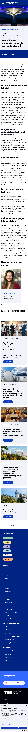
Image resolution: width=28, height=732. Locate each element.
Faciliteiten (7, 626)
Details (2, 724)
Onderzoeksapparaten (10, 630)
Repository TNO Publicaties (11, 643)
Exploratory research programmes (13, 636)
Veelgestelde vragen (10, 618)
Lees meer (9, 362)
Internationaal (8, 667)
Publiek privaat (8, 654)
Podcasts (7, 581)
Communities (8, 615)
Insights (7, 578)
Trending (7, 588)
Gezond (7, 542)
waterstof (16, 97)
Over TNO (6, 596)
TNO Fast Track (8, 657)
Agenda (7, 572)
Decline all (20, 727)
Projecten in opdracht (10, 651)
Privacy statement (8, 703)
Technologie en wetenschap (11, 623)
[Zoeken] (25, 2)
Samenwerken (7, 647)
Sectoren (7, 555)
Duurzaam (8, 538)
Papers (6, 585)
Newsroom (6, 565)
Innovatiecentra (9, 663)
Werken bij (8, 559)
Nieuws (6, 569)
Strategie (7, 606)
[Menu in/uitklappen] (2, 2)
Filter (2, 316)
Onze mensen (8, 609)
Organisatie (7, 599)
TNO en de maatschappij (11, 612)
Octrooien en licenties (10, 639)
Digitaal (7, 550)
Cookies (6, 699)
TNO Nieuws (8, 591)
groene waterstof (15, 144)
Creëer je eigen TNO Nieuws (16, 682)
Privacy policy (11, 724)
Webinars (7, 575)
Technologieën (8, 633)
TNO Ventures (8, 660)
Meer (13, 525)
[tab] (1, 304)
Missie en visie (8, 602)
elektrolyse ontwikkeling (7, 245)
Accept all (7, 727)
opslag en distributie (17, 147)
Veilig (6, 546)
